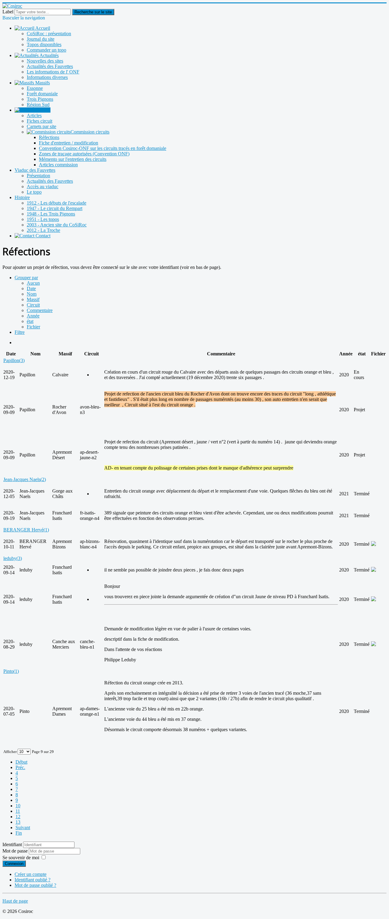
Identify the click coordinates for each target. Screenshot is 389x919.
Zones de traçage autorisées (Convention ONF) (84, 153)
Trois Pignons (40, 99)
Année (33, 315)
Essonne (35, 88)
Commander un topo (46, 50)
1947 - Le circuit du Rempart (54, 208)
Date (31, 288)
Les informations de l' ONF (53, 71)
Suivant (22, 827)
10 (17, 805)
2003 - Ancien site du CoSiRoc (57, 224)
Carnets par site (41, 126)
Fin (18, 833)
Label (7, 11)
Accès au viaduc (42, 186)
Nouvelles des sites (45, 60)
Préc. (20, 767)
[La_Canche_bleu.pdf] (373, 644)
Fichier (33, 326)
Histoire (22, 197)
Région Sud (38, 104)
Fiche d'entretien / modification (68, 142)
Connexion (14, 863)
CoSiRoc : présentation (49, 33)
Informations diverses (47, 77)
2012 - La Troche (43, 230)
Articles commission (58, 164)
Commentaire (40, 310)
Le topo (34, 192)
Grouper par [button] (26, 277)
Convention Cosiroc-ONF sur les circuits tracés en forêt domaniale (102, 148)
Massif (33, 299)
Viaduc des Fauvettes (35, 170)
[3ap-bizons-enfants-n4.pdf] (373, 544)
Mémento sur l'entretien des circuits (72, 159)
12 (17, 816)
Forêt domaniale (42, 93)
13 (17, 822)
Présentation (38, 175)
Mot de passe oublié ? (35, 885)
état (30, 321)
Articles (34, 115)
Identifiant (12, 844)
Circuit (33, 304)
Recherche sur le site (93, 12)
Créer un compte (30, 874)
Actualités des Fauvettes (50, 66)
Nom (31, 294)
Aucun (33, 283)
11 (17, 811)
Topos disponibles (44, 44)
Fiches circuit (39, 121)
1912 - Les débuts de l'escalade (56, 202)
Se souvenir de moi (20, 857)
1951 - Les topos (43, 219)
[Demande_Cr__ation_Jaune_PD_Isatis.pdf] (373, 570)
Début (21, 762)
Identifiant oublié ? (32, 879)
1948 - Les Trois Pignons (51, 213)
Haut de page (15, 901)
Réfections (49, 137)
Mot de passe (15, 850)
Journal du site (40, 39)
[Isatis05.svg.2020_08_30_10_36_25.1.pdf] (373, 599)
